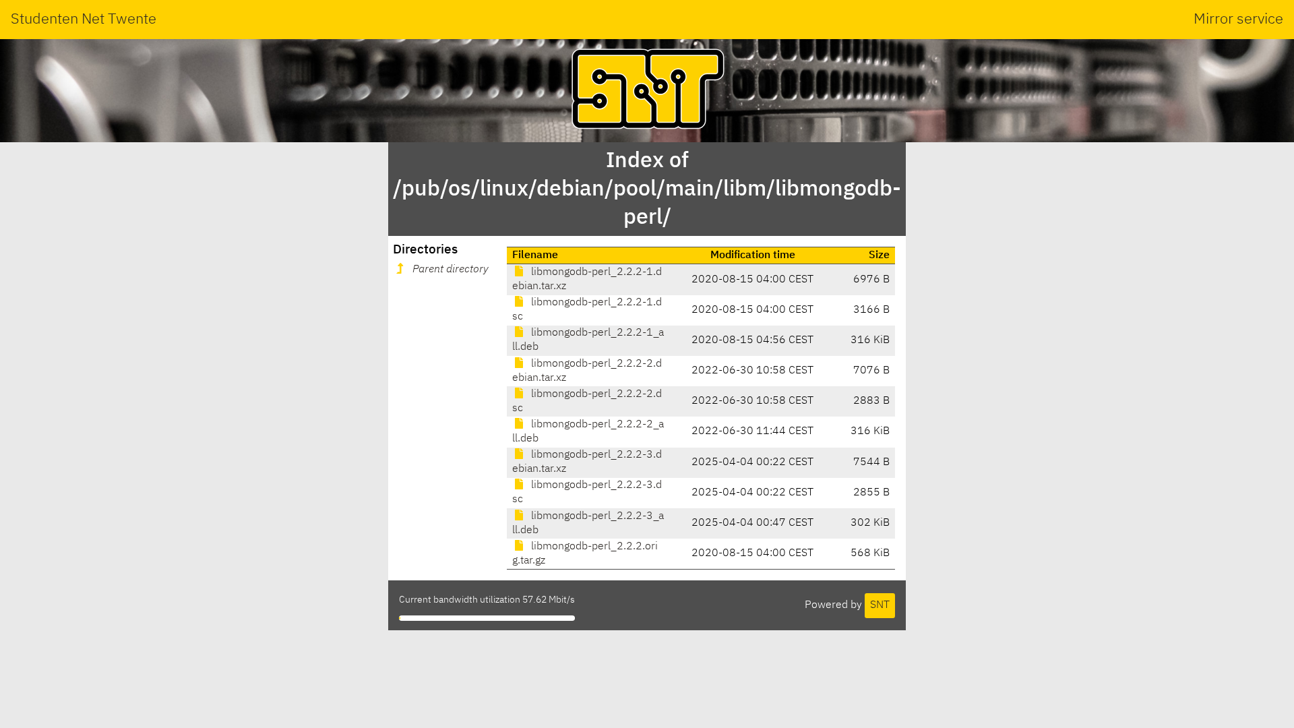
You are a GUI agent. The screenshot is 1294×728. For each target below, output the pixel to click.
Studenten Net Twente (83, 19)
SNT (880, 605)
